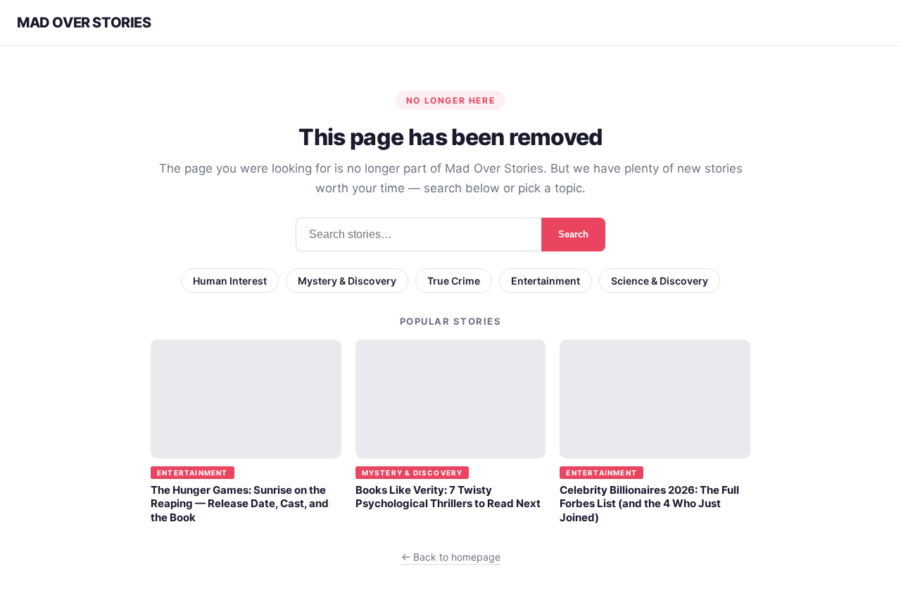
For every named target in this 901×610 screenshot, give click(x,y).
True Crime (453, 281)
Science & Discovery (659, 281)
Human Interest (230, 281)
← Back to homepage (450, 557)
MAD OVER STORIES (84, 22)
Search (573, 234)
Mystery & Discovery (347, 281)
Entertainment (545, 281)
